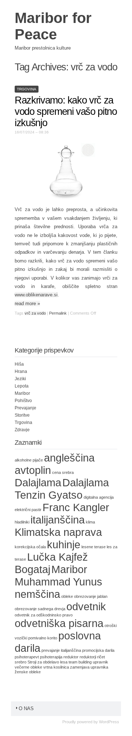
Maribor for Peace (53, 26)
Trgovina (26, 89)
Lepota (22, 386)
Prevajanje (25, 407)
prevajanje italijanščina (61, 650)
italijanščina (57, 520)
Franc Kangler (76, 507)
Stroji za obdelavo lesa (47, 662)
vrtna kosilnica (56, 667)
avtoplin (33, 470)
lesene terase (93, 547)
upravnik (100, 662)
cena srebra (63, 472)
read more (27, 303)
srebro (20, 662)
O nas (26, 708)
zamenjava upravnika (89, 667)
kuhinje (63, 544)
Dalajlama (38, 482)
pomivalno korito (42, 638)
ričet (101, 657)
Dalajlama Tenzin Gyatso (62, 488)
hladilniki (22, 522)
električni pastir (28, 509)
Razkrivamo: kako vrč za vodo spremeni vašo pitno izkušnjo (66, 111)
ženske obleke (28, 672)
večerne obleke (28, 667)
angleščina (69, 458)
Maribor (22, 393)
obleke (67, 596)
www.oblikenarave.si (36, 294)
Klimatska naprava (58, 532)
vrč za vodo (35, 313)
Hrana (21, 371)
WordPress (109, 722)
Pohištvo (23, 400)
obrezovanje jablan (90, 596)
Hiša (19, 364)
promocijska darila (98, 650)
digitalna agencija (99, 497)
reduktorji (88, 657)
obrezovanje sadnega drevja (40, 609)
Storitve (22, 415)
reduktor (70, 657)
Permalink (58, 313)
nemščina (37, 594)
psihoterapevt (27, 657)
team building (80, 662)
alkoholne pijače (29, 460)
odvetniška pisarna (59, 623)
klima (90, 522)
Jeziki (20, 378)
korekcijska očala (30, 547)
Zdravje (22, 429)
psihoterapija (51, 657)
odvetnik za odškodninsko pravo (44, 615)
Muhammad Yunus (58, 582)
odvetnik (86, 606)
